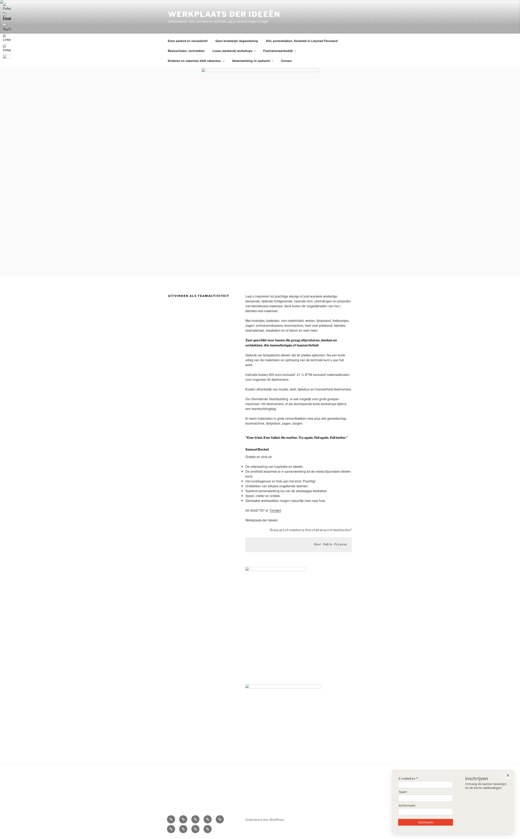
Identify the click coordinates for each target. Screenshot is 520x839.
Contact (286, 61)
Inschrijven (425, 822)
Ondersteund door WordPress (264, 819)
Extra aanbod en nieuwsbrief (188, 41)
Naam (403, 792)
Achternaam (407, 805)
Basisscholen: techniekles (186, 51)
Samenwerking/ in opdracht (251, 61)
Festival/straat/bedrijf (278, 51)
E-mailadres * (408, 778)
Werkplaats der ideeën (224, 14)
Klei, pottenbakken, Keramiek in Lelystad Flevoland (302, 41)
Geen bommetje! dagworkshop (237, 41)
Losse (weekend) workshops (232, 51)
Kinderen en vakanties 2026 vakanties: (194, 61)
